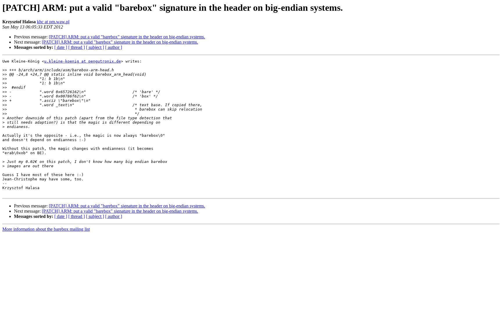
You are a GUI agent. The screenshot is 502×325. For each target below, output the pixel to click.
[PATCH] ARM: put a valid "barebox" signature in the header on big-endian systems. (127, 36)
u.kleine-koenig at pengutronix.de (82, 61)
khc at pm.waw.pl (53, 21)
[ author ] (113, 47)
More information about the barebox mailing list (46, 229)
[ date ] (60, 47)
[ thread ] (76, 47)
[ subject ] (95, 47)
